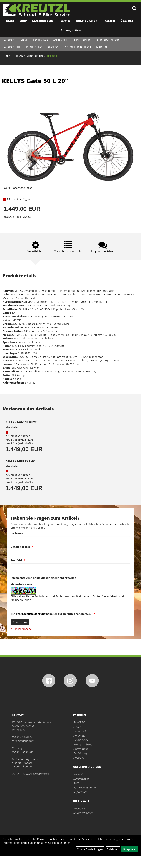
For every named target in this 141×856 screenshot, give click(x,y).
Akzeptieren (129, 849)
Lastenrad (40, 40)
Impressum (80, 792)
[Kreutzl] (36, 10)
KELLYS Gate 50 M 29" (21, 422)
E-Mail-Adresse (20, 546)
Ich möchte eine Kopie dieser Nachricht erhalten (43, 578)
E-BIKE (24, 40)
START (10, 21)
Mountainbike (35, 55)
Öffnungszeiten (70, 30)
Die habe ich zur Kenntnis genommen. (51, 614)
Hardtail (52, 55)
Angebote (79, 808)
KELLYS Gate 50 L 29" (35, 81)
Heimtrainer (81, 40)
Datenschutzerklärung (30, 614)
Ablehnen (113, 849)
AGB (75, 783)
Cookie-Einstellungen (90, 849)
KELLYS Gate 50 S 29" (21, 461)
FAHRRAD (8, 40)
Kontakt (109, 21)
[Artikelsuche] (134, 9)
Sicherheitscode (21, 584)
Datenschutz (81, 778)
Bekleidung (34, 47)
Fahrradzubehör (107, 40)
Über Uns (127, 21)
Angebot (54, 47)
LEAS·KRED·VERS (42, 21)
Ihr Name (17, 533)
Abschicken (20, 622)
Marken (101, 47)
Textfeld (16, 560)
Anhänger (60, 40)
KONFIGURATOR (86, 21)
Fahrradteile (12, 47)
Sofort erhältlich (78, 47)
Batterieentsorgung (85, 787)
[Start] (7, 55)
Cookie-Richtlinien (59, 842)
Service (66, 21)
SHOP (23, 21)
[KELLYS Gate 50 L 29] (70, 138)
